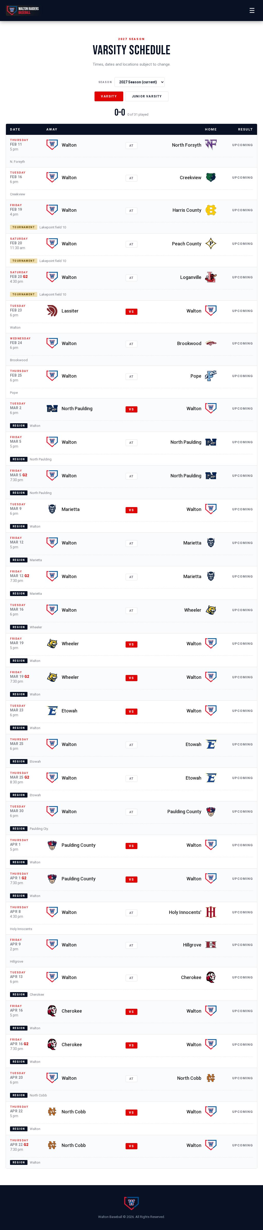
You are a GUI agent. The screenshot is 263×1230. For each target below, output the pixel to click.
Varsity (109, 96)
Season (105, 82)
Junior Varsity (147, 96)
